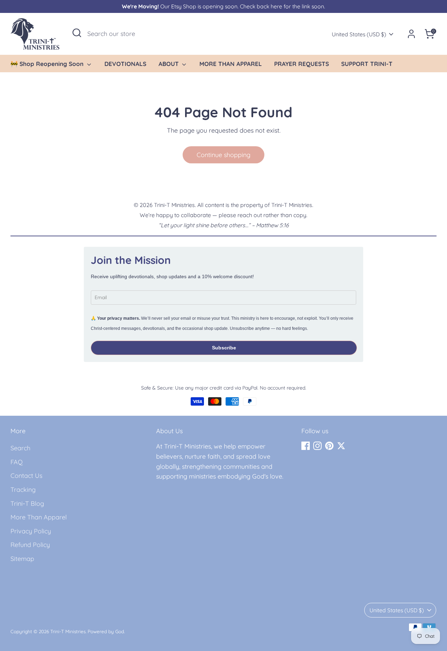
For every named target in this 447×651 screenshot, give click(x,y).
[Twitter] (341, 446)
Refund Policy (30, 545)
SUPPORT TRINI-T (367, 63)
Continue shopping (223, 155)
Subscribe (224, 347)
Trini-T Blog (27, 504)
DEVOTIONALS (125, 63)
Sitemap (22, 559)
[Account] (411, 34)
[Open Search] (77, 33)
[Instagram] (317, 446)
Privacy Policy (30, 531)
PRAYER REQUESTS (301, 63)
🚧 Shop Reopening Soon (47, 63)
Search (20, 448)
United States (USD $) (359, 34)
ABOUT (170, 63)
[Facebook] (305, 446)
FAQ (16, 462)
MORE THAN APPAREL (230, 63)
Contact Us (26, 476)
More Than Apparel (38, 517)
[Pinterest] (329, 446)
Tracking (23, 490)
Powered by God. (106, 631)
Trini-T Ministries (68, 631)
